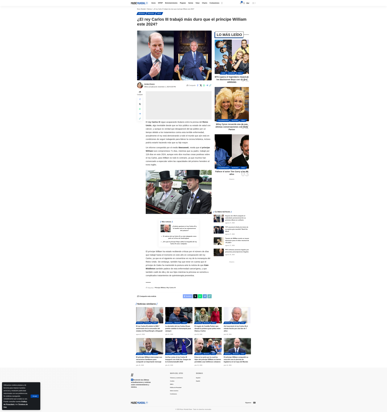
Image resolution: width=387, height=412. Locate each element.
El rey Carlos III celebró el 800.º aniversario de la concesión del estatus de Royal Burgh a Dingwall (149, 328)
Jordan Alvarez (149, 84)
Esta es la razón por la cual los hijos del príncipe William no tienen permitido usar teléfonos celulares (208, 359)
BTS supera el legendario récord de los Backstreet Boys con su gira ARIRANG (232, 79)
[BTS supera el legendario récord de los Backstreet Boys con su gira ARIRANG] (232, 57)
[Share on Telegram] (207, 85)
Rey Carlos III (171, 287)
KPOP (223, 73)
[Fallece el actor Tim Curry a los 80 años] (232, 151)
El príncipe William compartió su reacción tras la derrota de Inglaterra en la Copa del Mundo (236, 359)
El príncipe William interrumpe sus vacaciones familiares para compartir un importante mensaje (149, 359)
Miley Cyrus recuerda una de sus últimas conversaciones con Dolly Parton (231, 127)
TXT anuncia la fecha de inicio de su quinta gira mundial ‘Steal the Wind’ (236, 229)
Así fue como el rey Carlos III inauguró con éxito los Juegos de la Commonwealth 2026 (178, 359)
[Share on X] (200, 85)
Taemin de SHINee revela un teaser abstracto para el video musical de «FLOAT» (237, 240)
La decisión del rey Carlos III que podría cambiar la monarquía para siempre (178, 328)
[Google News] (254, 402)
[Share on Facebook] (197, 85)
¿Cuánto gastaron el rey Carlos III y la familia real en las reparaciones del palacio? (184, 228)
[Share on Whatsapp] (204, 85)
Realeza (151, 13)
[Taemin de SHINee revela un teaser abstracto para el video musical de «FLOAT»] (219, 241)
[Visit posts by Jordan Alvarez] (140, 85)
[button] (35, 396)
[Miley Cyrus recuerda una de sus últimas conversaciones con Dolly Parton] (232, 104)
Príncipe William (160, 287)
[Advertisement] (179, 105)
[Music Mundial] (139, 3)
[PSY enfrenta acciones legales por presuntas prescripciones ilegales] (219, 252)
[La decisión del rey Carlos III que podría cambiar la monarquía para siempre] (178, 315)
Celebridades (223, 120)
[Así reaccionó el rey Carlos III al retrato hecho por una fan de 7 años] (237, 315)
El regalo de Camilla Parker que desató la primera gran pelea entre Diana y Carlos (208, 328)
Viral (159, 13)
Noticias (141, 13)
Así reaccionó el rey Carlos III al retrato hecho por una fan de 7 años (236, 328)
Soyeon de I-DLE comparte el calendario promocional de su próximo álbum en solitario (235, 218)
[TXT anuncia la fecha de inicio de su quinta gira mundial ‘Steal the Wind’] (219, 230)
